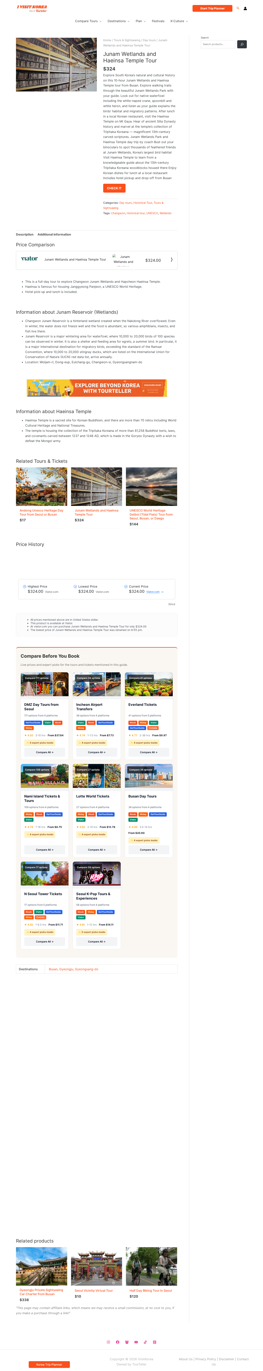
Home (107, 40)
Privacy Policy (205, 1359)
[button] (212, 8)
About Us (186, 1359)
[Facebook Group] (126, 1342)
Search (205, 37)
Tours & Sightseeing (127, 40)
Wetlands (166, 213)
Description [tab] (25, 234)
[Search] (242, 44)
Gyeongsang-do (86, 969)
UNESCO (152, 213)
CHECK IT (114, 188)
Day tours (149, 40)
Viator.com (153, 591)
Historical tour (136, 213)
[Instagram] (108, 1342)
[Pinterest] (154, 1342)
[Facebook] (117, 1342)
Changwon (118, 213)
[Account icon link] (245, 8)
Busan (53, 969)
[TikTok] (145, 1342)
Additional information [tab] (54, 234)
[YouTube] (136, 1342)
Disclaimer (226, 1359)
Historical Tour (142, 202)
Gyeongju (66, 969)
